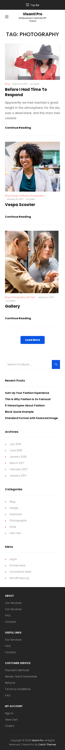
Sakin (36, 84)
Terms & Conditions (18, 689)
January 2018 (18, 457)
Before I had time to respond (26, 92)
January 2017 (18, 476)
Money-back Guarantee (21, 676)
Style (13, 527)
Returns (10, 683)
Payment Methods (17, 670)
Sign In (9, 713)
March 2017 (17, 463)
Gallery (12, 306)
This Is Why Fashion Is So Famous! (28, 399)
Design (14, 195)
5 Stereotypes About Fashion (25, 405)
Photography (37, 195)
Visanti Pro (32, 14)
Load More (32, 340)
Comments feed (20, 572)
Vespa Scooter (20, 204)
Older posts (32, 357)
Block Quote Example (19, 412)
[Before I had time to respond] (32, 61)
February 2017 (19, 469)
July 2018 (15, 444)
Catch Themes (47, 744)
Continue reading (18, 128)
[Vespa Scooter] (32, 167)
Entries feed (17, 565)
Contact (10, 622)
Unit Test (30, 297)
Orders (9, 726)
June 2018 (16, 450)
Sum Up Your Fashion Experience (27, 393)
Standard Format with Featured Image (31, 418)
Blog (7, 84)
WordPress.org (19, 578)
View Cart (11, 719)
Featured (24, 195)
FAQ (7, 615)
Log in (13, 559)
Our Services (13, 603)
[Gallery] (31, 262)
